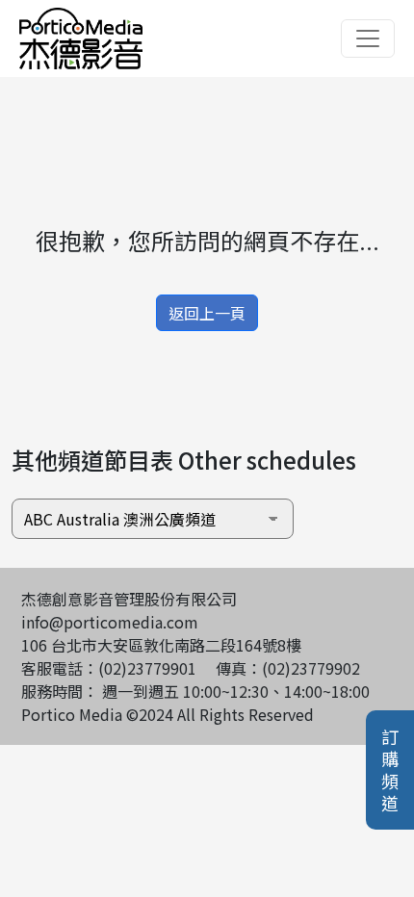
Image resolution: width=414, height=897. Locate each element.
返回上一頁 (207, 312)
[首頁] (80, 19)
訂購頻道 (390, 770)
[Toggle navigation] (368, 38)
